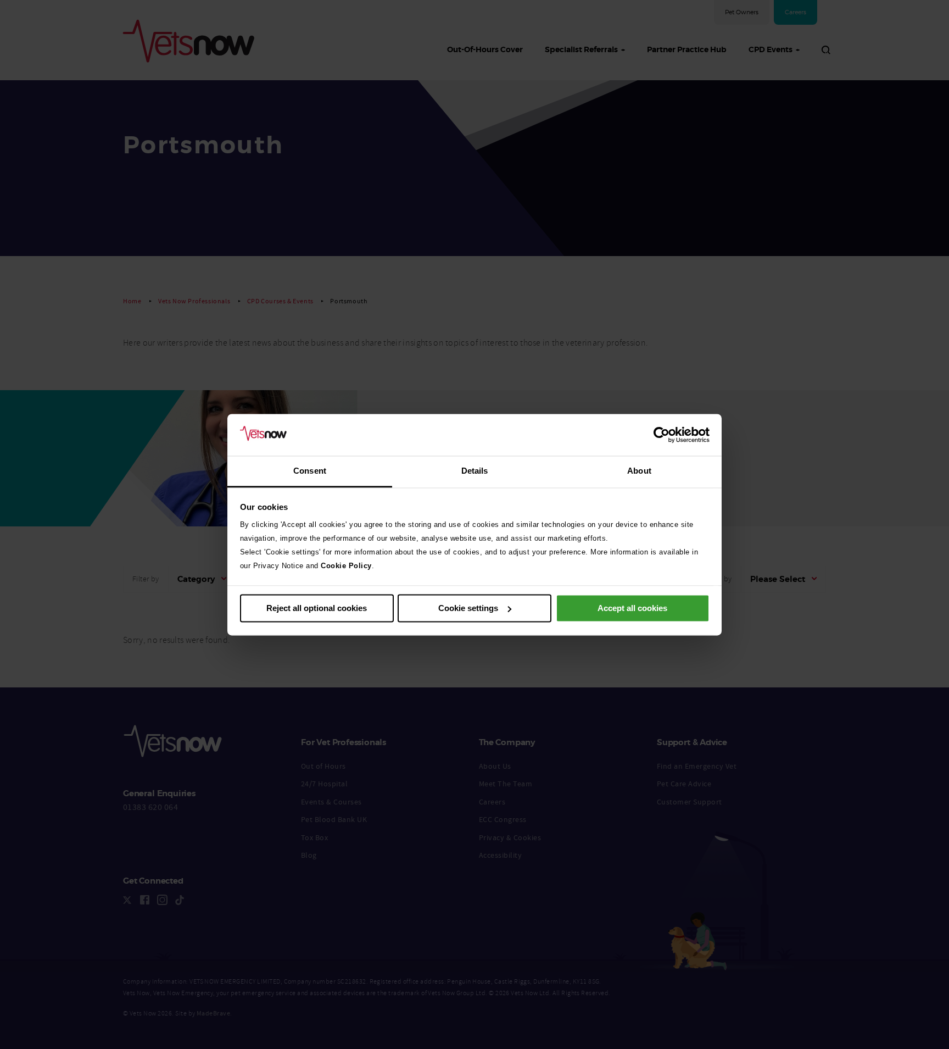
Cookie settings (468, 608)
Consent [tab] (309, 471)
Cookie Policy (346, 566)
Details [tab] (474, 471)
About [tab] (639, 471)
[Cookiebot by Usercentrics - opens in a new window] (661, 434)
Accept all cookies (632, 608)
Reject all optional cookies (316, 608)
